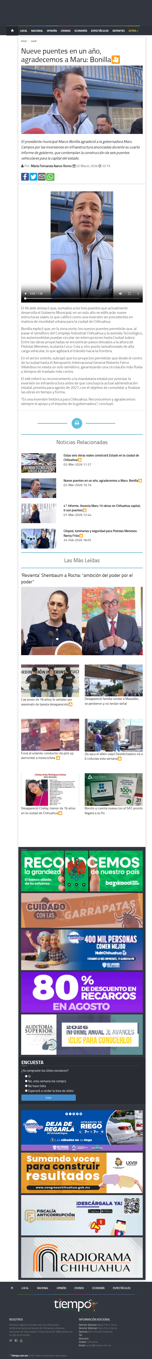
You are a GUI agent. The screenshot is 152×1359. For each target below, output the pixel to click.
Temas (12, 40)
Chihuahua (88, 1341)
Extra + (133, 31)
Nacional (37, 31)
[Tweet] (33, 176)
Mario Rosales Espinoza (96, 1331)
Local (23, 31)
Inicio (24, 41)
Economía (81, 31)
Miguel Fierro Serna (98, 1324)
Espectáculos (100, 31)
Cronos (66, 31)
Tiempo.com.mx (19, 1355)
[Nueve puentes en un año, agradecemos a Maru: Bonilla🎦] (25, 176)
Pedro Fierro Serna (98, 1328)
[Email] (42, 176)
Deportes (119, 31)
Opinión (52, 31)
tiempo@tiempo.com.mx (95, 1345)
